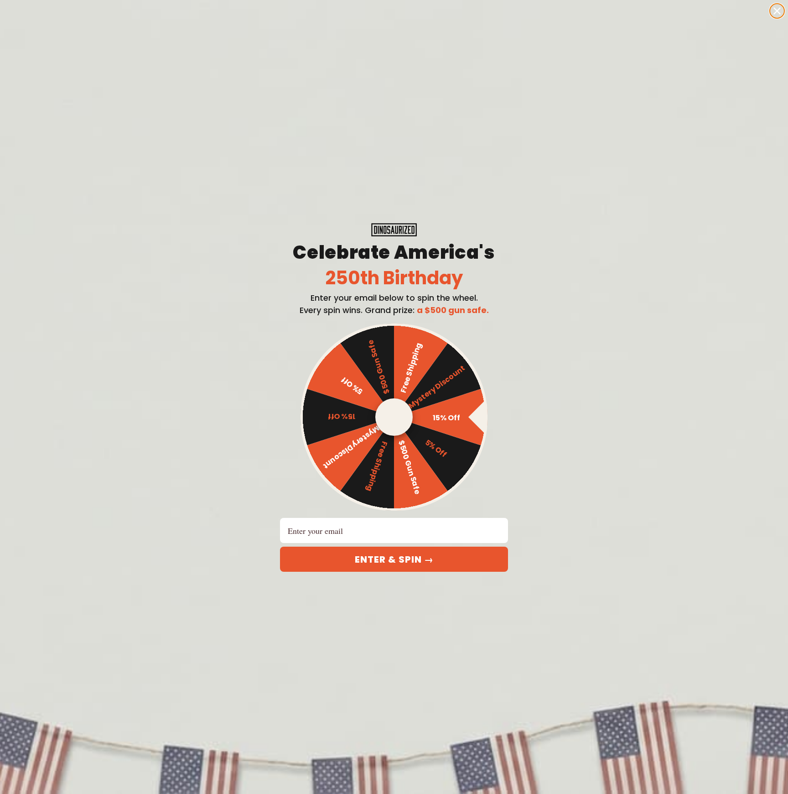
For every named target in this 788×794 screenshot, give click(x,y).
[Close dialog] (777, 11)
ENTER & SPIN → (394, 559)
